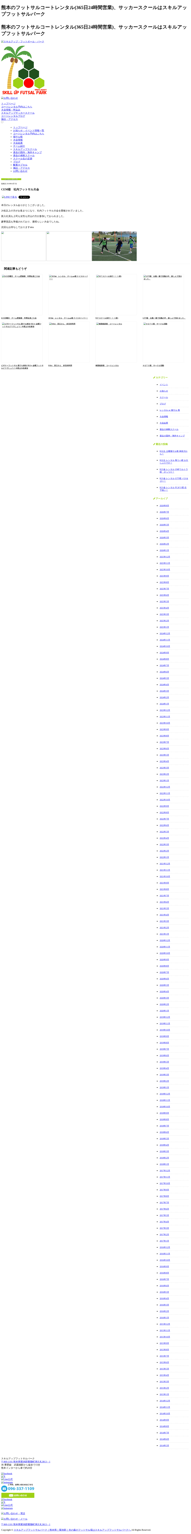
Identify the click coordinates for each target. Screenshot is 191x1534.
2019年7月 (164, 1049)
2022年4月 (164, 838)
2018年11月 (165, 1100)
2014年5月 (164, 1445)
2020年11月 (165, 947)
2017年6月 (164, 1209)
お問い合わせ (20, 171)
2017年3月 (164, 1228)
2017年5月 (164, 1215)
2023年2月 (164, 774)
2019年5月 (164, 1062)
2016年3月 (164, 1305)
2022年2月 (164, 851)
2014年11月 (165, 1407)
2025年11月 (165, 563)
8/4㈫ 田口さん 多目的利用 (60, 365)
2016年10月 (165, 1260)
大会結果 (18, 143)
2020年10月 (165, 953)
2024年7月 (164, 665)
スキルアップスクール (25, 149)
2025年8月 (164, 582)
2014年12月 (165, 1401)
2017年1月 (164, 1241)
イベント (164, 385)
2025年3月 (164, 614)
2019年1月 (164, 1087)
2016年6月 (164, 1286)
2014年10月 (165, 1414)
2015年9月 (164, 1343)
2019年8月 (164, 1043)
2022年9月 (164, 806)
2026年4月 (164, 531)
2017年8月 (164, 1196)
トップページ (8, 103)
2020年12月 (165, 940)
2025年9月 (164, 576)
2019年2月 (164, 1081)
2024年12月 (165, 633)
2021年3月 (164, 921)
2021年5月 (164, 908)
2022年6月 (164, 825)
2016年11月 (165, 1254)
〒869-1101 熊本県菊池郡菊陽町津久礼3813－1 (25, 1461)
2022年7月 (164, 819)
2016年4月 (164, 1298)
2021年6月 (164, 902)
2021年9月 (164, 883)
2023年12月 (165, 710)
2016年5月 (164, 1292)
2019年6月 (164, 1055)
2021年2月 (164, 928)
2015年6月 (164, 1362)
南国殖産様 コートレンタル (107, 365)
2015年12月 (165, 1324)
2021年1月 (164, 934)
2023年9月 (164, 729)
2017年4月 (164, 1222)
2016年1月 (164, 1318)
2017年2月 (164, 1234)
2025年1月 (164, 627)
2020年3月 (164, 998)
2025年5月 (164, 601)
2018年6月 (164, 1132)
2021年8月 (164, 889)
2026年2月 (164, 544)
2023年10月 (165, 723)
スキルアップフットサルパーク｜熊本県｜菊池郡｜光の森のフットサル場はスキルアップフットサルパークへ (72, 1530)
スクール (164, 397)
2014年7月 (164, 1433)
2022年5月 (164, 832)
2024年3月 (164, 691)
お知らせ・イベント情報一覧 (28, 130)
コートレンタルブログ (13, 116)
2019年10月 (165, 1030)
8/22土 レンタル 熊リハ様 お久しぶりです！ (174, 461)
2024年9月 (164, 653)
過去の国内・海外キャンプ (27, 152)
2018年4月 (164, 1145)
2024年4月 (164, 685)
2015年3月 (164, 1382)
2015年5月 (164, 1369)
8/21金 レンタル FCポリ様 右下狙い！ (173, 488)
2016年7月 (164, 1279)
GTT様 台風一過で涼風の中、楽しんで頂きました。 (164, 318)
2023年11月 (165, 717)
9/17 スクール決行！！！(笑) (107, 318)
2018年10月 (165, 1107)
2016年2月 (164, 1311)
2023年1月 (164, 780)
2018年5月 (164, 1139)
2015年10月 (165, 1337)
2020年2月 (164, 1004)
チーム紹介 (19, 146)
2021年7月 (164, 896)
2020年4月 (164, 991)
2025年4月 (164, 608)
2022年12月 (165, 787)
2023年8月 (164, 736)
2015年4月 (164, 1375)
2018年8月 (164, 1119)
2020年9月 (164, 960)
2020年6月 (164, 979)
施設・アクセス (9, 119)
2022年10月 (165, 800)
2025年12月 (165, 557)
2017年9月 (164, 1190)
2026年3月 (164, 538)
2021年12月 (165, 864)
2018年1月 (164, 1164)
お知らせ (164, 391)
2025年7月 (164, 589)
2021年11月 (165, 870)
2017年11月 (165, 1177)
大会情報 (18, 140)
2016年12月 (165, 1247)
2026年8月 (164, 506)
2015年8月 (164, 1350)
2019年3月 (164, 1075)
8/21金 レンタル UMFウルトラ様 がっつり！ (174, 470)
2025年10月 (165, 569)
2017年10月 (165, 1183)
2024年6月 (164, 672)
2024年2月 (164, 697)
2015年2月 (164, 1388)
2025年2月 (164, 621)
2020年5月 (164, 985)
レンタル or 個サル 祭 (170, 410)
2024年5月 (164, 678)
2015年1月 (164, 1394)
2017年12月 (165, 1171)
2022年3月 (164, 844)
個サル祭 (18, 136)
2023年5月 (164, 755)
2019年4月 (164, 1068)
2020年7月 (164, 972)
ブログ (16, 161)
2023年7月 (164, 742)
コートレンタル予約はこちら (16, 106)
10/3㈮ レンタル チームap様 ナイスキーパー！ (68, 318)
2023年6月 (164, 749)
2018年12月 (165, 1094)
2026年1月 (164, 550)
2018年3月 (164, 1151)
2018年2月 (164, 1158)
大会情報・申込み (10, 110)
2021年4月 (164, 915)
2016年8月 (164, 1273)
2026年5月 (164, 525)
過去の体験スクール (24, 155)
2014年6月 (164, 1439)
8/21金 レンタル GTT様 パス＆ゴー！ (174, 479)
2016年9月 (164, 1266)
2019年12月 (165, 1017)
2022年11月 (165, 793)
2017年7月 (164, 1203)
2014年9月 (164, 1420)
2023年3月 (164, 768)
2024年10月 (165, 646)
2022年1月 (164, 857)
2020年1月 (164, 1011)
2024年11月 (165, 640)
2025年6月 (164, 595)
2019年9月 (164, 1036)
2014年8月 (164, 1426)
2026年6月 (164, 518)
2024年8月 (164, 659)
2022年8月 (164, 812)
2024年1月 (164, 704)
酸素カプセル (20, 165)
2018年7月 (164, 1126)
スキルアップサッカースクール (18, 113)
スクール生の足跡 (22, 158)
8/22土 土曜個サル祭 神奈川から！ (174, 452)
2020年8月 (164, 966)
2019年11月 (165, 1023)
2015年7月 (164, 1356)
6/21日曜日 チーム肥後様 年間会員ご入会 (19, 318)
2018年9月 (164, 1113)
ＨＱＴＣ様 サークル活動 (153, 365)
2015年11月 (165, 1330)
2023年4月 (164, 761)
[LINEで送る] (9, 197)
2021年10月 (165, 876)
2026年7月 (164, 512)
